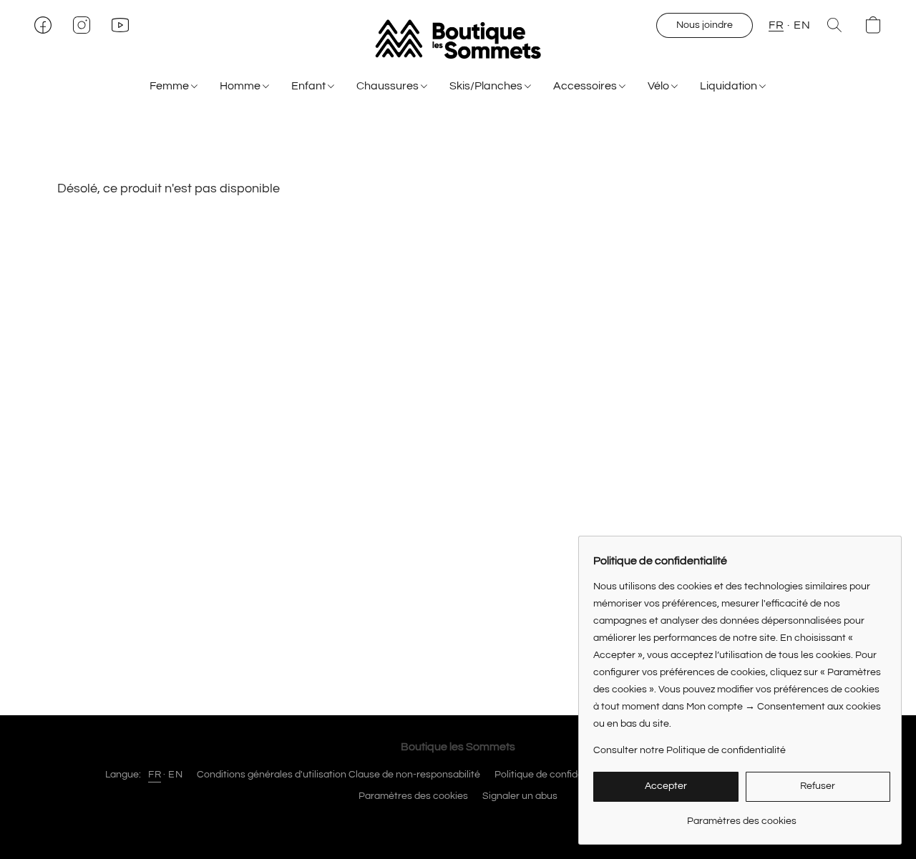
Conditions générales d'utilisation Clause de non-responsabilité (338, 775)
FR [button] (776, 25)
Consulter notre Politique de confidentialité (689, 750)
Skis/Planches (487, 86)
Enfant (309, 86)
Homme (241, 86)
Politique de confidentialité (554, 775)
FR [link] (154, 775)
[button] (458, 39)
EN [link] (175, 775)
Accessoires (586, 86)
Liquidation (729, 86)
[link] (741, 816)
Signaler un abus (519, 796)
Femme (170, 86)
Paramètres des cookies (413, 796)
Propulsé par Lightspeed (458, 821)
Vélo (659, 86)
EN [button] (802, 25)
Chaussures (388, 86)
